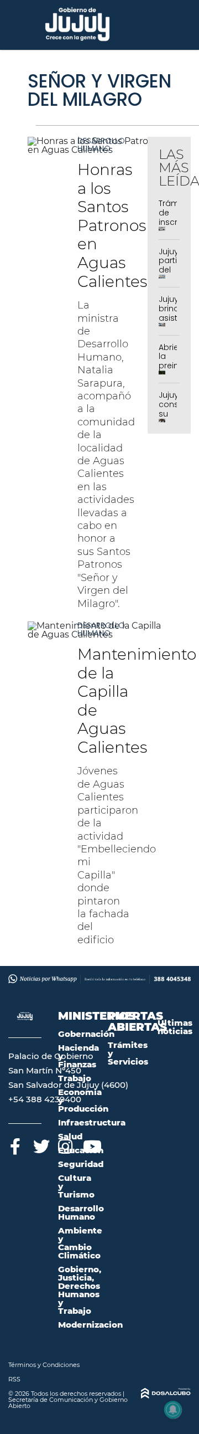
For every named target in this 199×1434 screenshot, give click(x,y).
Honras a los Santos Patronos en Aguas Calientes (112, 225)
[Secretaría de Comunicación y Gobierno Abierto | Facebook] (15, 1145)
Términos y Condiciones (44, 1365)
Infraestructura (91, 1122)
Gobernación (86, 1034)
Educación (80, 1150)
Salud (70, 1136)
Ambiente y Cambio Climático (80, 1243)
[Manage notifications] (173, 1409)
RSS (14, 1379)
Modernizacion (90, 1324)
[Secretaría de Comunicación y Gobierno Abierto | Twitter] (40, 1145)
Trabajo (74, 1078)
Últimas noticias (175, 1026)
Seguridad (80, 1164)
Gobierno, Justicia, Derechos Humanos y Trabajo (79, 1290)
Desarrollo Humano (101, 144)
